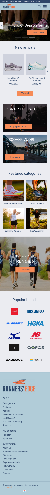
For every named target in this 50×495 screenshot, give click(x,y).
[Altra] (14, 311)
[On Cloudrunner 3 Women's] (36, 64)
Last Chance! (9, 418)
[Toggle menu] (44, 6)
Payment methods (11, 462)
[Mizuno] (14, 336)
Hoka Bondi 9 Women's (13, 79)
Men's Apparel (36, 231)
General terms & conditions (15, 451)
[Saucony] (14, 360)
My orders (7, 438)
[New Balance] (36, 336)
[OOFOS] (36, 348)
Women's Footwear (13, 203)
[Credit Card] (24, 491)
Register (7, 435)
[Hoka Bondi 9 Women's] (13, 64)
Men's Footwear (36, 203)
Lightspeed (7, 487)
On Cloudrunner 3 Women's (37, 79)
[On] (14, 348)
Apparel (6, 411)
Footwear (7, 407)
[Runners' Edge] (9, 6)
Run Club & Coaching (12, 421)
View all (25, 93)
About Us (7, 425)
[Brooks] (14, 323)
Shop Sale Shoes (37, 33)
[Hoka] (36, 323)
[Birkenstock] (36, 311)
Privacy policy (9, 458)
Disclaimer (8, 455)
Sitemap (6, 473)
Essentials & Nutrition (13, 414)
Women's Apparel (13, 231)
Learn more (25, 269)
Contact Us (8, 469)
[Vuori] (36, 360)
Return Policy (9, 466)
